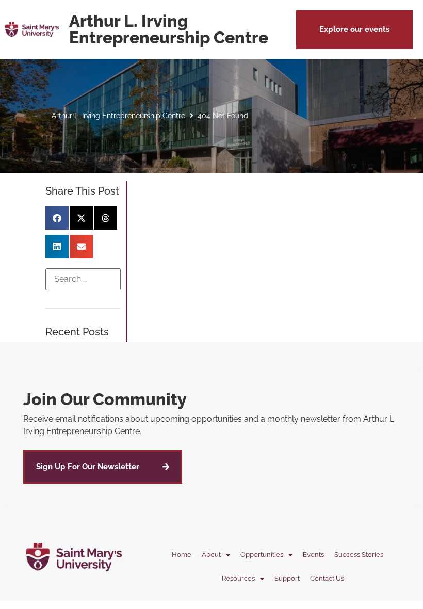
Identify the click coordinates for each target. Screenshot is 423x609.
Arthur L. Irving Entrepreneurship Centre (118, 115)
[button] (354, 29)
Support (287, 578)
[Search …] (83, 279)
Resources (238, 578)
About (211, 554)
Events (313, 554)
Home (181, 554)
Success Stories (358, 554)
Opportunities (261, 554)
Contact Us (327, 578)
